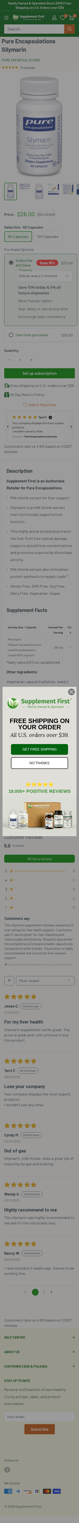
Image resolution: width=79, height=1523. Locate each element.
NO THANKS (39, 763)
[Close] (71, 692)
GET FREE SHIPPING (40, 749)
